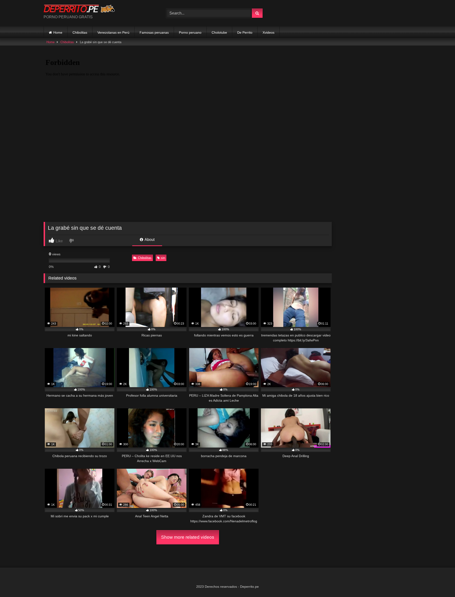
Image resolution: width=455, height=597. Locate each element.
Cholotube (219, 32)
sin (163, 258)
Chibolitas (80, 32)
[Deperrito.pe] (79, 9)
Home (57, 32)
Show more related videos (187, 537)
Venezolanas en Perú (113, 32)
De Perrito (244, 32)
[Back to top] (440, 583)
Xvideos (268, 32)
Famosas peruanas (154, 32)
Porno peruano (190, 32)
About (149, 240)
